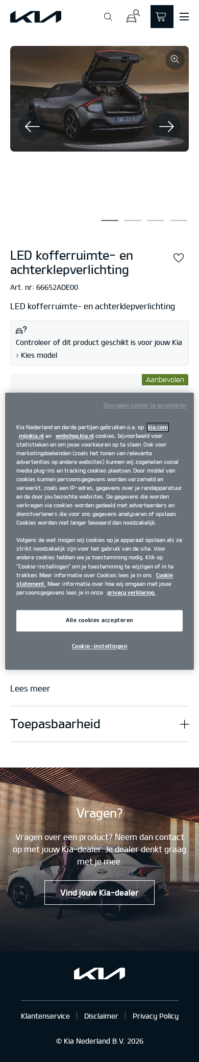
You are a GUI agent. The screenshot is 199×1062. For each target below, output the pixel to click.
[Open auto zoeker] (132, 16)
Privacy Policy (156, 1015)
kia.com (158, 427)
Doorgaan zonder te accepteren (145, 405)
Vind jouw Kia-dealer (99, 892)
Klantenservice (45, 1015)
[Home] (35, 17)
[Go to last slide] (32, 126)
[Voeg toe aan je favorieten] (178, 258)
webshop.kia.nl (75, 435)
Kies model (39, 355)
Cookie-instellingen (100, 646)
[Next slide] (167, 126)
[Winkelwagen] (162, 16)
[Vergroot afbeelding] (175, 59)
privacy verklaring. (131, 592)
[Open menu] (184, 17)
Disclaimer (101, 1015)
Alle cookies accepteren (99, 620)
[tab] (109, 220)
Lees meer (30, 689)
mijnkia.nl (31, 435)
